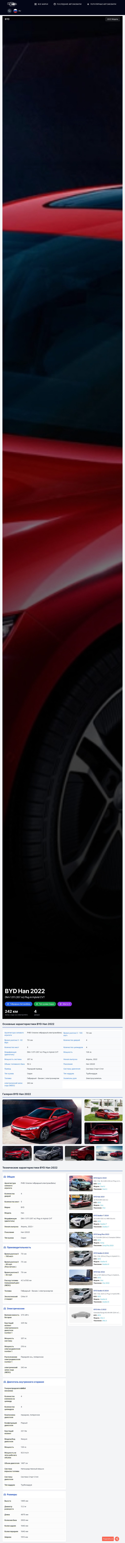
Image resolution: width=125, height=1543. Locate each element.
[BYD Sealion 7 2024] (81, 1221)
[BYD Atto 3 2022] (81, 1315)
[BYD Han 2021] (81, 1202)
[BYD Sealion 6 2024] (81, 1258)
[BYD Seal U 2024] (81, 1183)
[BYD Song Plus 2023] (81, 1240)
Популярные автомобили (103, 4)
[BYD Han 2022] (81, 1277)
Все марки (43, 4)
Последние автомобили (69, 4)
